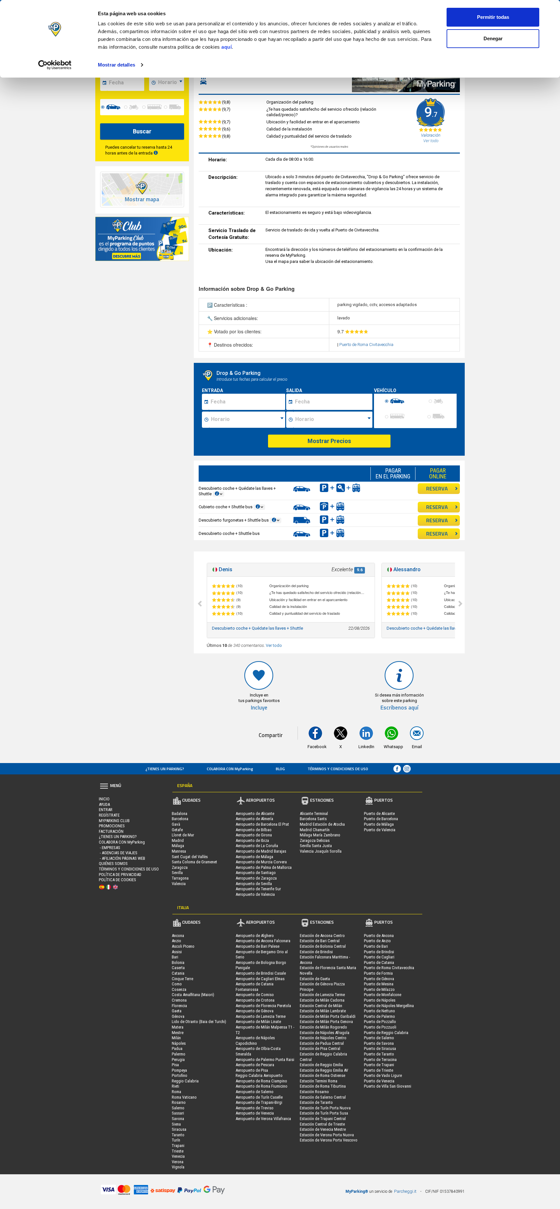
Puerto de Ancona (379, 935)
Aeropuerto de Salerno (255, 1091)
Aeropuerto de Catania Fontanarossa (255, 986)
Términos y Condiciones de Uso (338, 769)
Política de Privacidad (120, 874)
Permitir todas (493, 17)
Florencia (179, 1005)
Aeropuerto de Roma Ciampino (261, 1081)
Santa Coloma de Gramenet (194, 861)
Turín (176, 1140)
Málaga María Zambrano (320, 835)
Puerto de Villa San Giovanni (387, 1086)
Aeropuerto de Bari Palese (257, 946)
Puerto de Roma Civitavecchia (366, 344)
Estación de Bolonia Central (323, 946)
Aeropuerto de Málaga (254, 856)
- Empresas (109, 847)
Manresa (179, 851)
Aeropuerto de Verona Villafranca (263, 1118)
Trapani (178, 1145)
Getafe (177, 829)
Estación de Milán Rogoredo (323, 1027)
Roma (176, 1091)
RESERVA (437, 488)
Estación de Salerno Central (323, 1097)
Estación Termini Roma (318, 1081)
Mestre (177, 1032)
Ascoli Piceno (183, 946)
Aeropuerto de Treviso (255, 1107)
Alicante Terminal (314, 813)
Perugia (178, 1059)
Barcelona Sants (313, 818)
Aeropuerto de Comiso (255, 994)
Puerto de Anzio (377, 940)
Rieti (175, 1086)
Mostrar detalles (116, 65)
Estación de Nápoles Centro (323, 1037)
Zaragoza (180, 867)
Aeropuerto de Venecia (255, 1113)
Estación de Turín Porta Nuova (325, 1107)
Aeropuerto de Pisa (252, 1070)
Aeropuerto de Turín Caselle (259, 1097)
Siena (176, 1124)
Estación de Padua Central (322, 1043)
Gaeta (176, 1010)
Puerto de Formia (378, 973)
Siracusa (179, 1129)
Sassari (178, 1113)
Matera (177, 1027)
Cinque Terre (182, 978)
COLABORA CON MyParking (230, 769)
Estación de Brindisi (316, 951)
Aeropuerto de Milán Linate (258, 1021)
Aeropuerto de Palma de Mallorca (264, 867)
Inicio (104, 798)
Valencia (179, 883)
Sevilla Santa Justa (316, 845)
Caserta (178, 967)
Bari (175, 957)
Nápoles (179, 1043)
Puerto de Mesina (378, 983)
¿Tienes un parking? (165, 769)
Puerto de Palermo (379, 1016)
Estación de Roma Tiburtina (323, 1086)
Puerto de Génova (379, 978)
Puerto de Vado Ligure (383, 1075)
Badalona (179, 813)
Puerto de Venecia (379, 1081)
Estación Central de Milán (321, 1005)
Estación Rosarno (314, 1091)
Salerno (178, 1107)
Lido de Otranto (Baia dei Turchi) (199, 1021)
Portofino (179, 1075)
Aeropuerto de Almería (254, 818)
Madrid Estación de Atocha (322, 824)
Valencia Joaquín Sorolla (321, 851)
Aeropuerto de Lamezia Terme (261, 1016)
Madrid (178, 840)
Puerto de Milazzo (379, 989)
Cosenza (179, 989)
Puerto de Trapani (379, 1064)
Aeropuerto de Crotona (255, 1000)
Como (177, 983)
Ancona (178, 935)
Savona (178, 1118)
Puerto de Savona (379, 1043)
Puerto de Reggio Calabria (386, 1032)
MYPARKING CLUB (114, 820)
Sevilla (177, 872)
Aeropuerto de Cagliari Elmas (260, 978)
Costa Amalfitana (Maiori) (193, 994)
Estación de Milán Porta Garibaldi (328, 1016)
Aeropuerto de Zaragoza (256, 878)
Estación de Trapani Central (323, 1118)
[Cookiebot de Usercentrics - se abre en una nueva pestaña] (55, 65)
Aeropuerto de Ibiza (252, 840)
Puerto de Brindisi (379, 951)
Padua (177, 1048)
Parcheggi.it (405, 1191)
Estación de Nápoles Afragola (324, 1032)
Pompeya (179, 1070)
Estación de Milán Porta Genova (326, 1021)
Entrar (105, 809)
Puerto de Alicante (379, 813)
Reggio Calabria (185, 1081)
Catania (178, 973)
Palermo (178, 1054)
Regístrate (109, 815)
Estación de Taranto (316, 1102)
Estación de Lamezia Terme (322, 994)
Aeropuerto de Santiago (256, 872)
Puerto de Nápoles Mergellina (389, 1005)
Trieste (177, 1151)
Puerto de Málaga (379, 824)
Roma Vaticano (184, 1097)
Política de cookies (117, 879)
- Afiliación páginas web (122, 858)
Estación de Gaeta (315, 978)
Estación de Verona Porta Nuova (327, 1134)
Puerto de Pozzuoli (380, 1027)
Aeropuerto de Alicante (255, 813)
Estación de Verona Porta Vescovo (328, 1140)
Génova (178, 1016)
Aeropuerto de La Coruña (257, 845)
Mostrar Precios (329, 441)
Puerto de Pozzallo (380, 1021)
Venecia (178, 1156)
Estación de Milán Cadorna (322, 1000)
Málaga (178, 845)
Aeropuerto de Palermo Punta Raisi (265, 1059)
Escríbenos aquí (399, 708)
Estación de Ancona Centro (322, 935)
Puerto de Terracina (380, 1059)
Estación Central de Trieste (322, 1124)
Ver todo (274, 645)
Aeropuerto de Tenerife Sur (258, 888)
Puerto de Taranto (379, 1054)
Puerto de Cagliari (379, 957)
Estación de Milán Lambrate (323, 1010)
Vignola (178, 1167)
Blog (280, 769)
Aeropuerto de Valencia (255, 894)
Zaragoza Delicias (315, 840)
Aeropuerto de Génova (255, 1010)
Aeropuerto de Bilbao (254, 829)
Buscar (142, 131)
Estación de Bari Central (320, 940)
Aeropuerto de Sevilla (254, 883)
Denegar (493, 38)
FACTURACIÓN (111, 831)
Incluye (259, 708)
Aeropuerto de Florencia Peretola (263, 1005)
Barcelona (180, 818)
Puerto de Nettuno (379, 1010)
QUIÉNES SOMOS (113, 863)
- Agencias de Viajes (118, 852)
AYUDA (104, 804)
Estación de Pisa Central (320, 1048)
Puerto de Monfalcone (382, 994)
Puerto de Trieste (378, 1070)
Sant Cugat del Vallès (190, 856)
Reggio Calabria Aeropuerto (259, 1075)
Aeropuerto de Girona (254, 835)
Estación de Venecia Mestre (323, 1129)
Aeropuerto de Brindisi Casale (261, 973)
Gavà (176, 824)
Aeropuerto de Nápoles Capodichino (255, 1040)
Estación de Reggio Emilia (321, 1064)
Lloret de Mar (183, 835)
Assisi (177, 951)
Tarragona (180, 878)
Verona (177, 1161)
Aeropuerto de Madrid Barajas (261, 851)
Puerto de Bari (376, 946)
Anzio (176, 940)
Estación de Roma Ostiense (322, 1075)
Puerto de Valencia (379, 829)
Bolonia (178, 962)
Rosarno (179, 1102)
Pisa (175, 1064)
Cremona (179, 1000)
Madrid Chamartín (315, 829)
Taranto (178, 1134)
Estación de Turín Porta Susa (324, 1113)
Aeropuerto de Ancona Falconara (263, 940)
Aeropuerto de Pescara (255, 1064)
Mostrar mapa (142, 199)
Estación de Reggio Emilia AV (324, 1070)
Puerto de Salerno (379, 1037)
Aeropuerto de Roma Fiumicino (261, 1086)
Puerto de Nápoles (379, 1000)
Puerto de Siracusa (380, 1048)
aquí (226, 47)
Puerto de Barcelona (381, 818)
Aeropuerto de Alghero (255, 935)
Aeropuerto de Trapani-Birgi (259, 1102)
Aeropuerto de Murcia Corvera (261, 861)
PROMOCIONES (112, 825)
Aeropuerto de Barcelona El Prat (262, 824)
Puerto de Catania (379, 962)
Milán (176, 1037)
